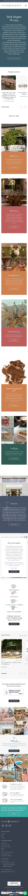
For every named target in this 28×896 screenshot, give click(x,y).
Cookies (21, 887)
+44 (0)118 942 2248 (7, 869)
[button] (25, 893)
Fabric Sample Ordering (6, 855)
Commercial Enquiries (6, 853)
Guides (3, 660)
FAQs (2, 850)
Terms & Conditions (9, 887)
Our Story (3, 833)
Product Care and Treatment (7, 852)
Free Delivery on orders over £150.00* (14, 1)
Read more (4, 666)
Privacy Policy (16, 887)
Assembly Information (6, 846)
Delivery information (5, 844)
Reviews (3, 837)
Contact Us (3, 843)
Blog (2, 835)
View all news (23, 635)
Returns (3, 848)
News (26, 657)
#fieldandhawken (14, 746)
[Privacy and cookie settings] (2, 892)
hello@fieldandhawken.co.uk (9, 871)
